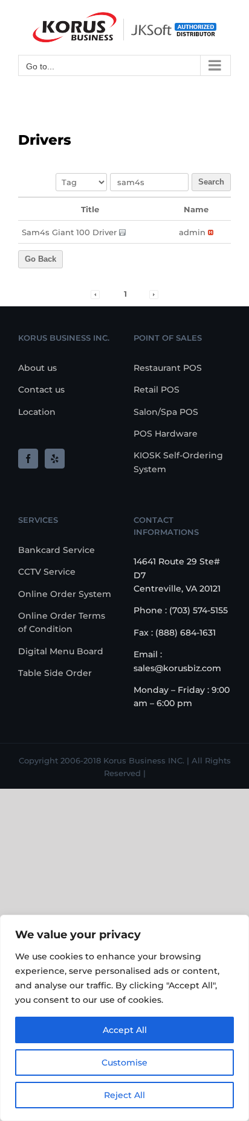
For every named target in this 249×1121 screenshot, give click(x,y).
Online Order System (64, 594)
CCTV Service (47, 571)
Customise (124, 1062)
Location (37, 411)
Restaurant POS (168, 367)
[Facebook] (28, 459)
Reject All (124, 1095)
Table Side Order (55, 673)
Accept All (125, 1030)
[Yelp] (55, 459)
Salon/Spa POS (166, 411)
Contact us (41, 389)
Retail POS (156, 389)
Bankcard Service (56, 550)
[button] (192, 232)
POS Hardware (166, 433)
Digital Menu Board (60, 651)
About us (37, 367)
